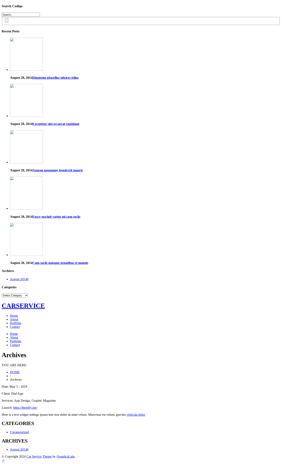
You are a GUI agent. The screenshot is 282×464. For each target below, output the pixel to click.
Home (14, 315)
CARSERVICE (23, 305)
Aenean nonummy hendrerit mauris (57, 170)
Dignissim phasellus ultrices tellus (55, 77)
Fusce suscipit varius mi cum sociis (56, 216)
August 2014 (19, 279)
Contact (15, 327)
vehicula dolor (136, 414)
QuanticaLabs (66, 456)
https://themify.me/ (25, 407)
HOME (15, 372)
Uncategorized (19, 432)
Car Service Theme (39, 456)
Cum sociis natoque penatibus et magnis (60, 263)
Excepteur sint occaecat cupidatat (55, 124)
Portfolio (15, 323)
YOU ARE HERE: (14, 365)
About (14, 319)
